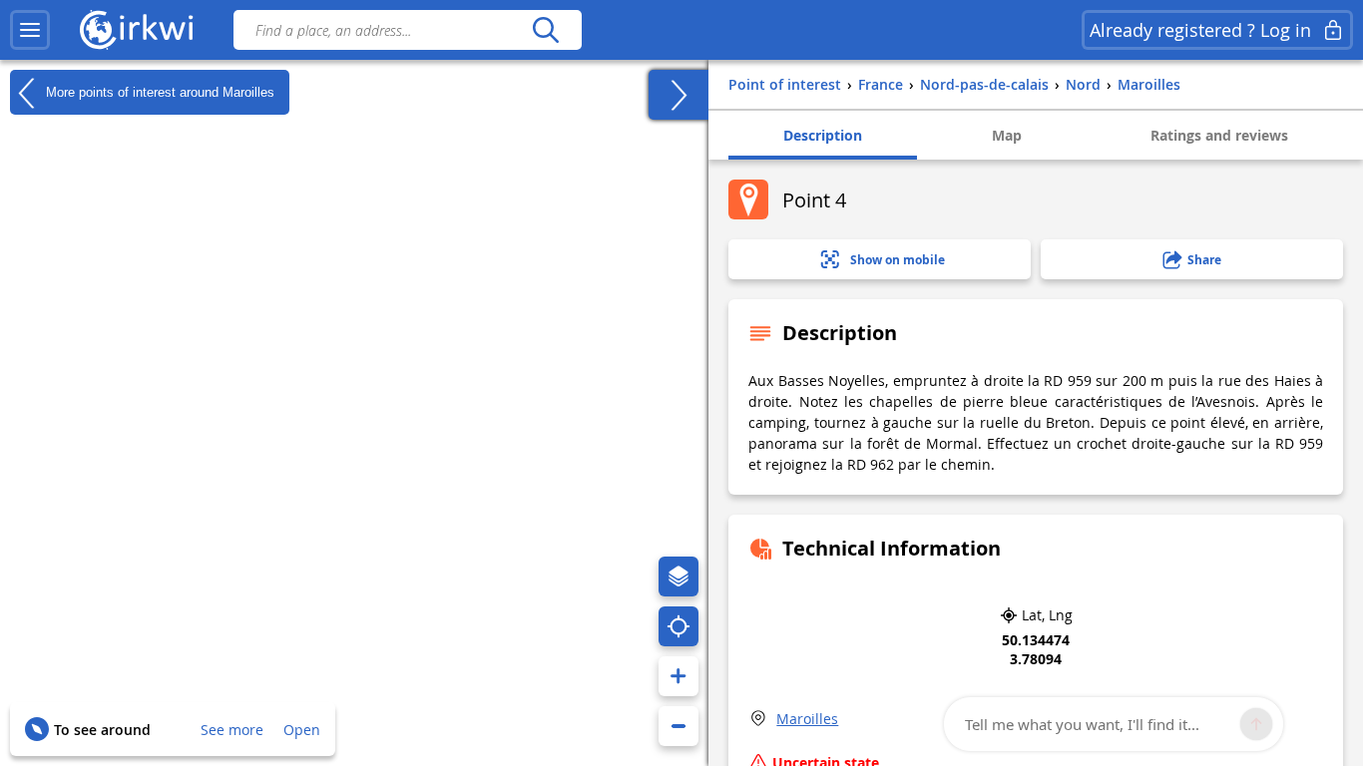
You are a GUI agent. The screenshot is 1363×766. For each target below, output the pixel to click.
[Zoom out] (678, 726)
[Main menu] (30, 30)
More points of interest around (158, 91)
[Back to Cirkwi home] (137, 30)
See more (232, 729)
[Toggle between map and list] (678, 95)
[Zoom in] (678, 676)
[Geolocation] (678, 626)
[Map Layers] (678, 576)
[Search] (545, 30)
